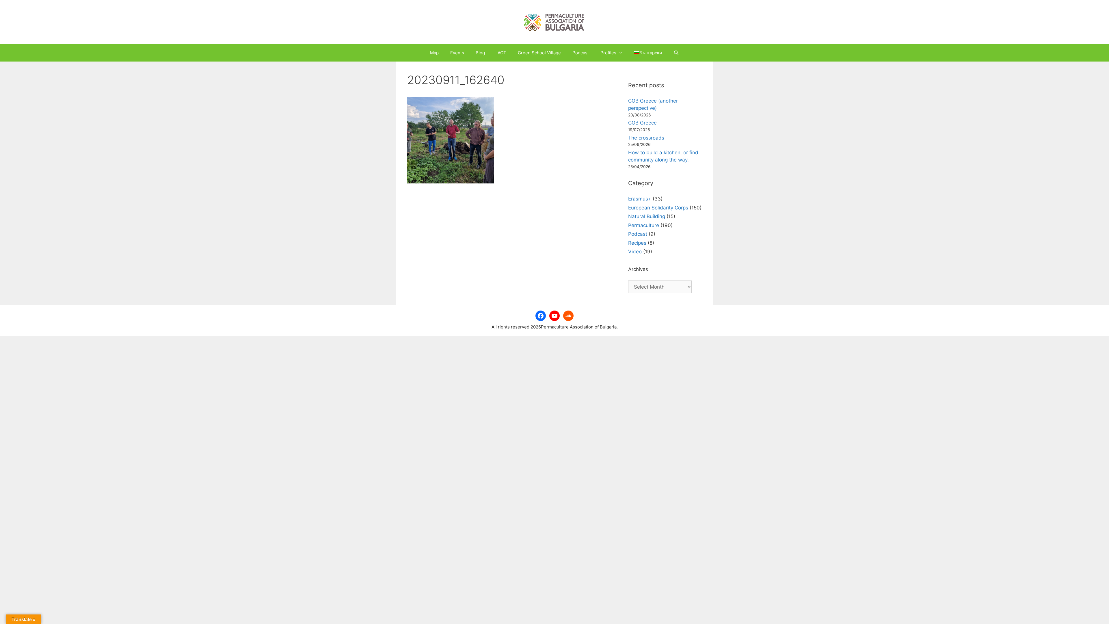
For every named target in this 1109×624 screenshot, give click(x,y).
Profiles (608, 52)
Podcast (580, 52)
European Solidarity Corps (658, 208)
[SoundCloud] (568, 316)
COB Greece (642, 123)
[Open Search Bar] (676, 53)
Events (457, 52)
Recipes (637, 243)
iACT (501, 52)
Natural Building (646, 216)
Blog (480, 52)
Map (434, 52)
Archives (638, 269)
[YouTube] (554, 316)
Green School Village (539, 52)
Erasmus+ (639, 199)
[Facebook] (540, 316)
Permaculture (643, 225)
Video (635, 252)
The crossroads (646, 138)
